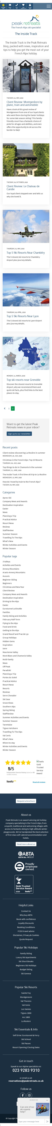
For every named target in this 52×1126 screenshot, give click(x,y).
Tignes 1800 (26, 1013)
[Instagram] (29, 1095)
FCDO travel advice (26, 931)
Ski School (26, 1039)
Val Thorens (26, 1001)
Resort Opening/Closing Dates (26, 1047)
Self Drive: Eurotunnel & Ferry (26, 1035)
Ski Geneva (26, 973)
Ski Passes (26, 1043)
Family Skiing (26, 953)
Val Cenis (26, 1005)
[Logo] (26, 20)
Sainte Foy (26, 993)
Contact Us (26, 911)
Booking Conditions (26, 927)
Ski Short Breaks (26, 961)
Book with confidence (26, 919)
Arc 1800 (26, 1017)
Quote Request (26, 939)
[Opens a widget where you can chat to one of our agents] (33, 1111)
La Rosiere (26, 1021)
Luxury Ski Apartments (26, 957)
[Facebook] (22, 1095)
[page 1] (5, 408)
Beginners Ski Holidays (26, 965)
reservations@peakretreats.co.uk (26, 1080)
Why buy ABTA (26, 915)
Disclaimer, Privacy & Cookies (26, 935)
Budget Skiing (26, 969)
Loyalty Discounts (26, 923)
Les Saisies (26, 1009)
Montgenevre (26, 997)
